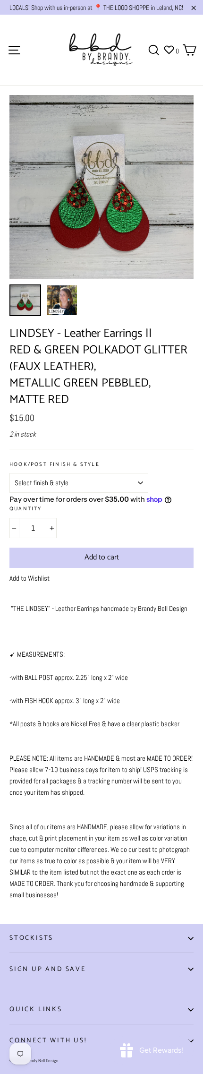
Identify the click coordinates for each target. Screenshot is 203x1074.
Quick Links (35, 1009)
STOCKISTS (31, 938)
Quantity (25, 509)
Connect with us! (48, 1040)
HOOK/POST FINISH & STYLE (54, 464)
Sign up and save (47, 969)
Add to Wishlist (29, 578)
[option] (101, 187)
